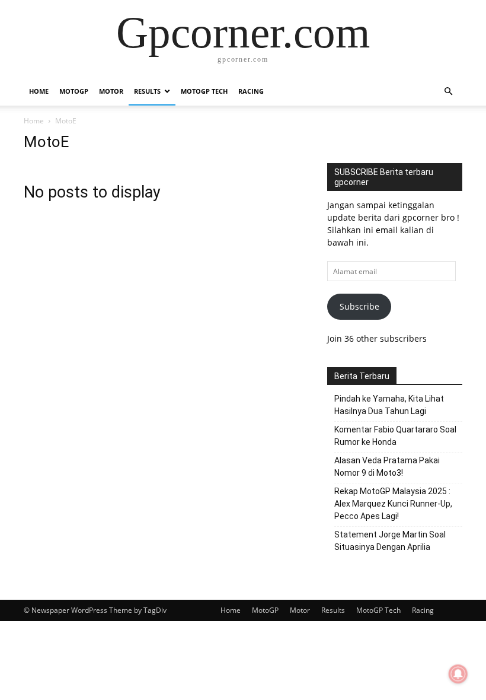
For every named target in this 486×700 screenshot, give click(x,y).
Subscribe (359, 306)
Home (39, 91)
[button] (448, 91)
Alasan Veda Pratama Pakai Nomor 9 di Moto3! (387, 467)
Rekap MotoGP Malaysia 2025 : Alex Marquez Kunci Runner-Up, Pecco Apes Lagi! (393, 503)
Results (147, 91)
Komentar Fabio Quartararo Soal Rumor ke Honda (395, 436)
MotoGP (73, 91)
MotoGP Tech (204, 91)
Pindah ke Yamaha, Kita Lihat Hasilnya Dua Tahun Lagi (389, 405)
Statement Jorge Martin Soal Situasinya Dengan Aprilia (390, 541)
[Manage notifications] (458, 673)
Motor (111, 91)
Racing (251, 91)
